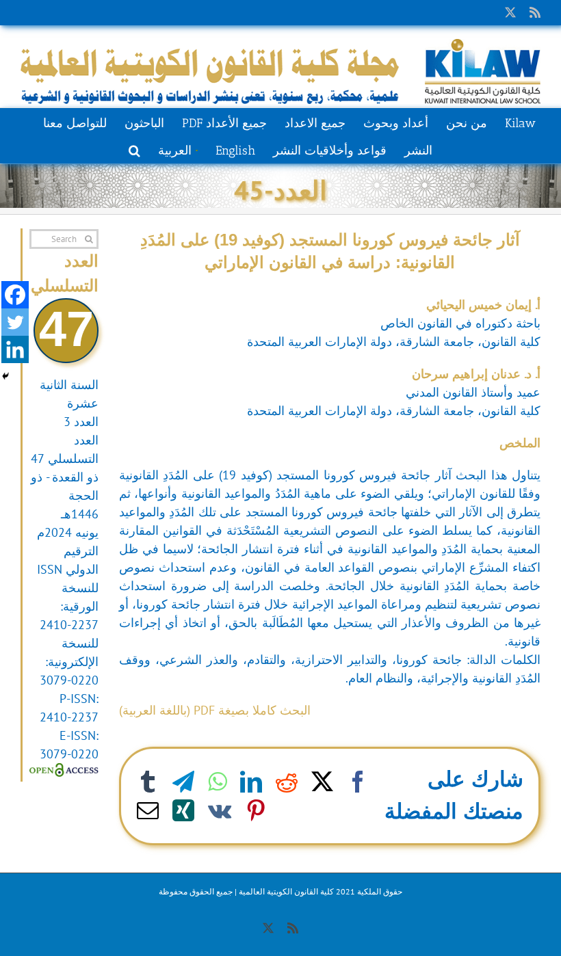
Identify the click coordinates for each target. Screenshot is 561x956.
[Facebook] (15, 294)
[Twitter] (15, 322)
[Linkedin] (15, 349)
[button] (134, 149)
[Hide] (5, 376)
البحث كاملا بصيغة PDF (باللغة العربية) (215, 710)
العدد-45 (280, 190)
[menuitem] (177, 149)
